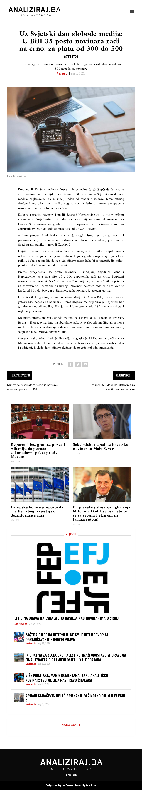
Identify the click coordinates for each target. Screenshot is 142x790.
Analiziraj (62, 73)
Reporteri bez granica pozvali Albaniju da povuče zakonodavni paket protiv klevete (38, 451)
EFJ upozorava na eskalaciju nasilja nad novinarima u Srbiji (67, 618)
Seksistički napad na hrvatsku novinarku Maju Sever (101, 446)
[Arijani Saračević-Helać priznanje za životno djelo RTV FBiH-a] (19, 697)
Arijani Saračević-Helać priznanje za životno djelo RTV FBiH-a (76, 698)
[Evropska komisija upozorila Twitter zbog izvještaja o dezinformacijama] (40, 484)
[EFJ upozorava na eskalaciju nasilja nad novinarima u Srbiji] (72, 578)
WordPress (91, 785)
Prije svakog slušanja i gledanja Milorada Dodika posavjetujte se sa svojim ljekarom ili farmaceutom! (101, 513)
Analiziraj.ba (20, 624)
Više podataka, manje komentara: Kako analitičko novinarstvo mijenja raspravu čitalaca (67, 678)
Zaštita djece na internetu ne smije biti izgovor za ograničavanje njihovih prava (67, 637)
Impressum (71, 775)
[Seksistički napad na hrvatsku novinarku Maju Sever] (102, 421)
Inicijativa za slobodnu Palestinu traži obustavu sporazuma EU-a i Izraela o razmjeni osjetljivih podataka (76, 657)
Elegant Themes (65, 785)
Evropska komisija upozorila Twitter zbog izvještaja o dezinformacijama (37, 511)
